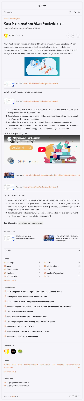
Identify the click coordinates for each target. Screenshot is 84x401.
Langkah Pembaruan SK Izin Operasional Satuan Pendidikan (30, 302)
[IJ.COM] (6, 354)
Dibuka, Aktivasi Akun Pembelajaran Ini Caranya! (40, 83)
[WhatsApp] (70, 396)
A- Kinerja (10, 263)
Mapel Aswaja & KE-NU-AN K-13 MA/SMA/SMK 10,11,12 (28, 331)
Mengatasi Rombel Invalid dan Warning (22, 336)
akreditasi (10, 273)
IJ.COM (42, 5)
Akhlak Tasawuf (12, 269)
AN (48, 276)
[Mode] (74, 12)
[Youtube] (79, 396)
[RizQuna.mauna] (13, 354)
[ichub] (20, 354)
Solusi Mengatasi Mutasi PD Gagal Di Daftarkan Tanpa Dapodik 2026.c (34, 292)
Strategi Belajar (37, 223)
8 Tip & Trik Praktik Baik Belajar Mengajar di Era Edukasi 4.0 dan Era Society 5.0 (51, 175)
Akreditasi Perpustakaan (55, 273)
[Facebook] (73, 396)
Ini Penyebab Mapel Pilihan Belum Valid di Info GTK (27, 297)
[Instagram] (76, 396)
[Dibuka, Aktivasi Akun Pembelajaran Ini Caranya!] (9, 86)
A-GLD (49, 263)
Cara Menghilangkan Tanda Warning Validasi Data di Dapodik (31, 322)
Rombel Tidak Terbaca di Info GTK (20, 326)
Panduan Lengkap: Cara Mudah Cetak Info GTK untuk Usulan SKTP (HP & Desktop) (39, 306)
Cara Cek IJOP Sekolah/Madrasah (20, 312)
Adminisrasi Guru (53, 266)
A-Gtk (9, 266)
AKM (48, 269)
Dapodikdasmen (24, 223)
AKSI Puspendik (12, 276)
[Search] (5, 12)
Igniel (13, 396)
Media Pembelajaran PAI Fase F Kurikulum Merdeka (27, 316)
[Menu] (79, 12)
